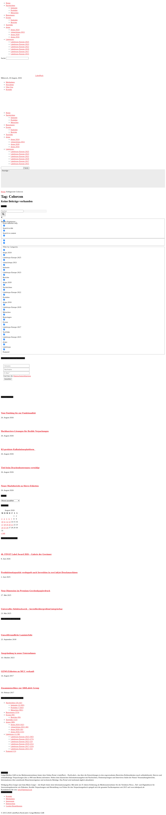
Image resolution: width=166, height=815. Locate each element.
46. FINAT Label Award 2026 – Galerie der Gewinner (26, 554)
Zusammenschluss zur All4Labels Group (20, 688)
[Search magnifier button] (3, 214)
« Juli (3, 533)
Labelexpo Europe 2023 (20, 44)
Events (8, 18)
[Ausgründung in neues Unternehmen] (7, 649)
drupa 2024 (15, 30)
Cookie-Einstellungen (14, 806)
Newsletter (10, 85)
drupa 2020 (15, 35)
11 (5, 522)
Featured (10, 751)
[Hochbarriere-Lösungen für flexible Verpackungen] (7, 427)
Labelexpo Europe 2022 (20, 47)
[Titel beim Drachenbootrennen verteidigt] (7, 463)
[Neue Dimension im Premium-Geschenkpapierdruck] (7, 586)
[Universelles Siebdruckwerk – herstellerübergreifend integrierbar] (7, 604)
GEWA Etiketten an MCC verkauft (17, 671)
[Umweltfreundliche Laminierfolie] (7, 630)
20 (10, 525)
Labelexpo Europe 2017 (20, 51)
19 (7, 525)
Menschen (14, 13)
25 (5, 528)
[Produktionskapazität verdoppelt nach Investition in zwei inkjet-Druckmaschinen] (7, 568)
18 (5, 525)
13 (10, 522)
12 (7, 522)
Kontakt (9, 89)
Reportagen (10, 15)
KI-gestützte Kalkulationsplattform (18, 449)
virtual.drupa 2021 (18, 32)
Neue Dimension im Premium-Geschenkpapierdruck (25, 590)
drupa (8, 27)
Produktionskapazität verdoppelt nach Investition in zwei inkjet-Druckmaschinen (39, 572)
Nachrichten (10, 5)
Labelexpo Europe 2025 (20, 42)
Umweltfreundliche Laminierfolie (16, 635)
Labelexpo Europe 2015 (20, 54)
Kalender (14, 20)
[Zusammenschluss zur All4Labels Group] (7, 683)
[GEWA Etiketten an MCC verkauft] (7, 667)
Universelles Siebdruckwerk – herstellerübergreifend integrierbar (32, 609)
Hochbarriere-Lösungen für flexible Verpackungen (25, 431)
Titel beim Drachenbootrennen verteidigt (20, 467)
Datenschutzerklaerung (22, 376)
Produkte (14, 10)
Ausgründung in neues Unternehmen (18, 653)
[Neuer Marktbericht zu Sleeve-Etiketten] (7, 481)
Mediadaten (10, 82)
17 (2, 525)
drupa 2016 (15, 37)
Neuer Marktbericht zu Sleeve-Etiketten (20, 486)
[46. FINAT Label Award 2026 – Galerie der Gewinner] (7, 550)
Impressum (10, 801)
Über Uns (9, 87)
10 (2, 522)
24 (2, 528)
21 (12, 525)
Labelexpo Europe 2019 (20, 49)
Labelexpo (10, 39)
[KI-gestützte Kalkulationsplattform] (7, 445)
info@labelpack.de (25, 790)
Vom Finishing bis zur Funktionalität (18, 413)
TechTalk (9, 25)
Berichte (14, 22)
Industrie (14, 8)
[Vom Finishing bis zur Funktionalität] (7, 408)
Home (8, 3)
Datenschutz (10, 804)
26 (7, 528)
